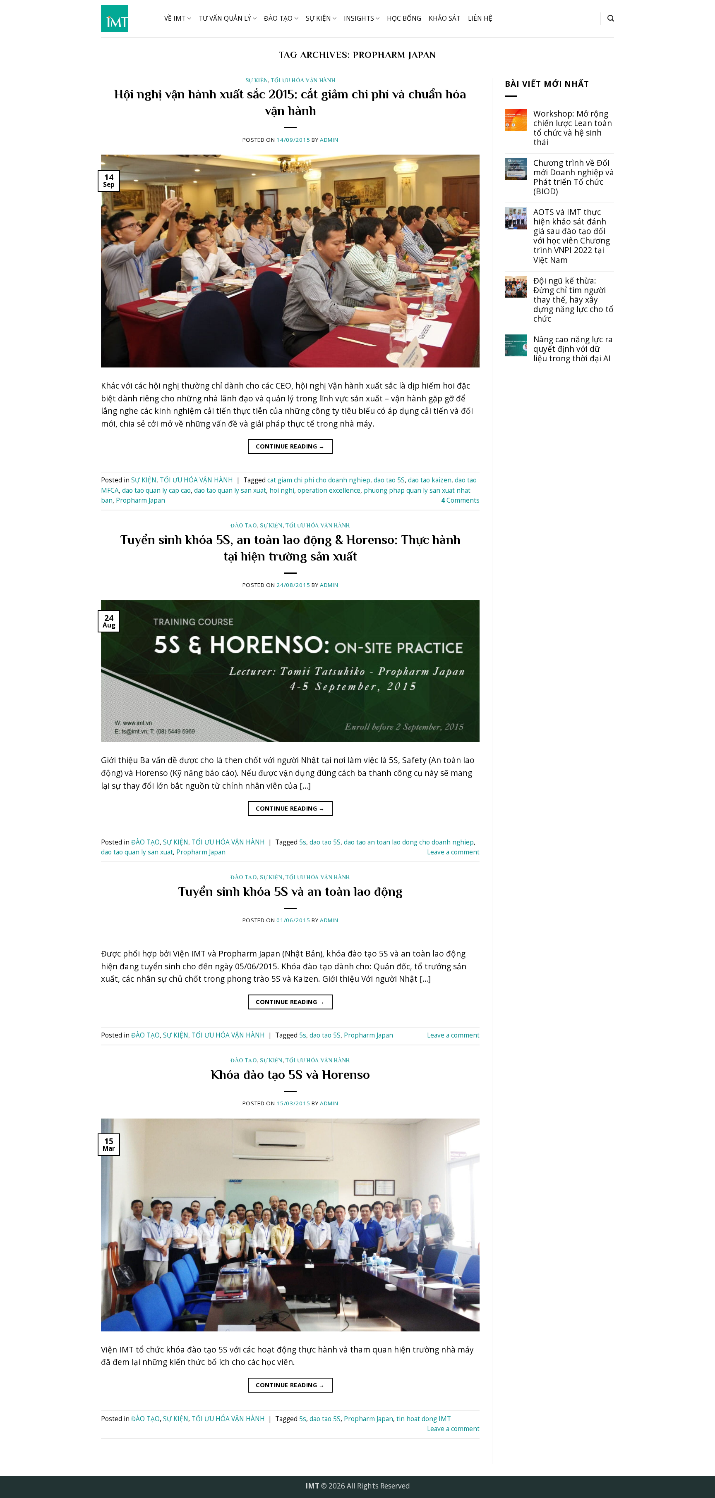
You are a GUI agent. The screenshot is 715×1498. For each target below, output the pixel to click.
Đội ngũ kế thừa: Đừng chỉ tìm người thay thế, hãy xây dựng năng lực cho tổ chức (573, 299)
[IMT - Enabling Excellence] (126, 18)
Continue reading (290, 446)
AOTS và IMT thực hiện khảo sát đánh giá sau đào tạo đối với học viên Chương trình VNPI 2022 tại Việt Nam (571, 235)
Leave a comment (453, 852)
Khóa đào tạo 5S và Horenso (290, 1074)
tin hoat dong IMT (423, 1419)
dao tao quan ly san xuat (230, 490)
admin (329, 139)
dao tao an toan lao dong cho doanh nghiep (409, 842)
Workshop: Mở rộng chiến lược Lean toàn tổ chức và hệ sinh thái (572, 128)
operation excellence (329, 490)
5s (302, 842)
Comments (460, 500)
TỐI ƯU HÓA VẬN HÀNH (303, 80)
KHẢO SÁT (445, 18)
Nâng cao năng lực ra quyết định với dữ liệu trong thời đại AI (573, 348)
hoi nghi (281, 490)
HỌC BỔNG (404, 18)
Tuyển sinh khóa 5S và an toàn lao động (290, 891)
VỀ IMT (175, 18)
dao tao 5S (389, 480)
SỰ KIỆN (318, 18)
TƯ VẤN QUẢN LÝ (225, 18)
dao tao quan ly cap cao (156, 490)
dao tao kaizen (429, 480)
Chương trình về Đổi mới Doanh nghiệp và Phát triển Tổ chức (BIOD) (573, 177)
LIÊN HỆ (480, 18)
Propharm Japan (140, 500)
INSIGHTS (359, 18)
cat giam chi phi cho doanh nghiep (318, 480)
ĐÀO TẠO (278, 18)
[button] (610, 18)
